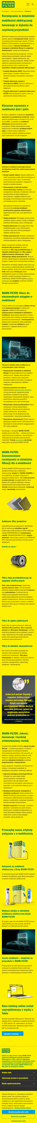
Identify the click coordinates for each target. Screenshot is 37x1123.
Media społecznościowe (11, 1083)
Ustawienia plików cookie (18, 1121)
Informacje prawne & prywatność (15, 1078)
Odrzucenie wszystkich (18, 1116)
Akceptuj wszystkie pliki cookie (18, 1112)
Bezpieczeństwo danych (22, 1107)
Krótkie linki (6, 1072)
